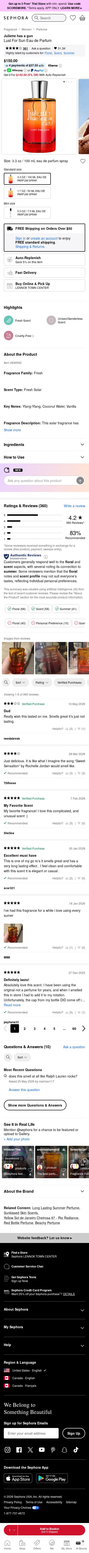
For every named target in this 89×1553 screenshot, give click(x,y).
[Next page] (84, 1028)
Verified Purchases (69, 682)
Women (27, 29)
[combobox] (49, 18)
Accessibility (54, 1502)
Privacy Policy (13, 1502)
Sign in (20, 238)
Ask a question (41, 48)
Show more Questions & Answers (35, 1105)
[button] (60, 65)
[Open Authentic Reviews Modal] (46, 556)
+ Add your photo (17, 1139)
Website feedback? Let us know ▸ (44, 1237)
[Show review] (18, 658)
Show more (12, 429)
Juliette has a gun (18, 36)
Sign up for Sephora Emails (26, 1423)
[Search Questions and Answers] (8, 1057)
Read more (12, 1004)
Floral (48, 53)
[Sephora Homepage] (16, 17)
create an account (44, 238)
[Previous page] (5, 1028)
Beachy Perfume (47, 1222)
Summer (69, 53)
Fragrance (10, 29)
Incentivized (12, 1158)
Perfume (41, 29)
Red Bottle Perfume (18, 1222)
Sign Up (73, 1433)
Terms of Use (34, 1502)
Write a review (74, 505)
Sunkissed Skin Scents (21, 1212)
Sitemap (71, 1502)
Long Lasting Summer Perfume (55, 1207)
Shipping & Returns (29, 246)
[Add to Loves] (83, 161)
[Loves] (73, 17)
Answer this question (24, 1089)
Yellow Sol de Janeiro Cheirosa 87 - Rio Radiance (41, 1217)
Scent (57, 53)
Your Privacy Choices (17, 1507)
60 (74, 1028)
